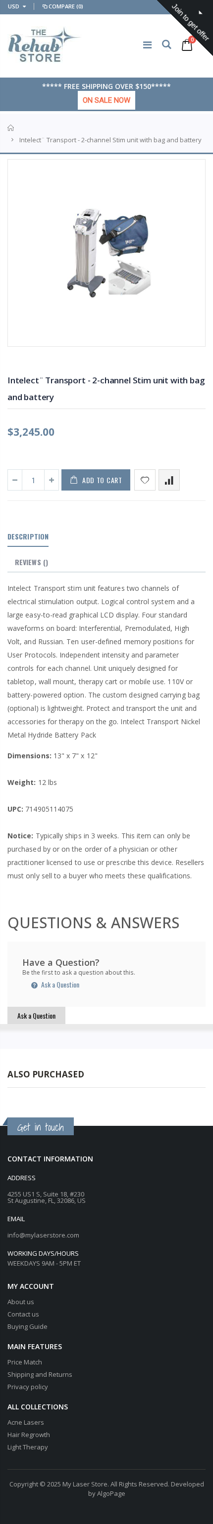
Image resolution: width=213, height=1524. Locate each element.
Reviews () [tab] (31, 562)
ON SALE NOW (106, 100)
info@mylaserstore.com (43, 1235)
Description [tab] (28, 536)
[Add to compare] (169, 480)
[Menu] (147, 44)
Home (11, 128)
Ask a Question (59, 984)
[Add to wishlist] (145, 480)
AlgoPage (111, 1493)
